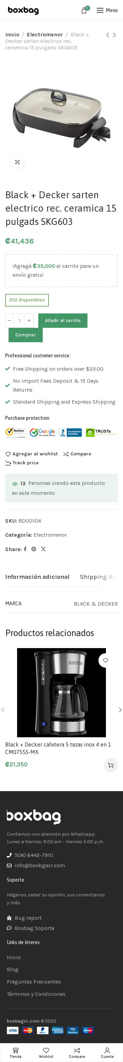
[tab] (37, 577)
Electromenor (45, 34)
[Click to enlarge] (17, 162)
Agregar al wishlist (35, 454)
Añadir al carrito (63, 320)
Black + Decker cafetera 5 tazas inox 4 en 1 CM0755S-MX (58, 748)
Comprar (25, 334)
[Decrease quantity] (9, 320)
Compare (80, 454)
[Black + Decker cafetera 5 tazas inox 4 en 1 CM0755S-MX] (61, 692)
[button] (111, 765)
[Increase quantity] (29, 320)
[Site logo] (24, 10)
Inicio (12, 34)
